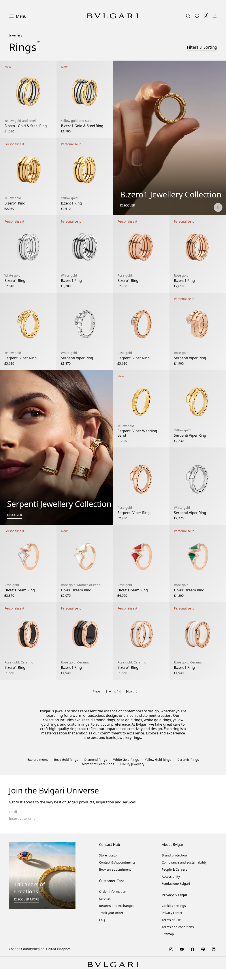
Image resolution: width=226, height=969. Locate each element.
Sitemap (168, 934)
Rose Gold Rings (66, 759)
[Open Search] (188, 16)
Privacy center (172, 913)
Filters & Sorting (202, 47)
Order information (112, 891)
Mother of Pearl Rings (98, 764)
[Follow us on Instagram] (171, 949)
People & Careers (174, 869)
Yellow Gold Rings (158, 759)
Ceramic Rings (188, 759)
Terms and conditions (178, 927)
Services (105, 898)
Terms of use (171, 920)
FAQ (102, 920)
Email (13, 812)
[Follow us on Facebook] (192, 949)
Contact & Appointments (117, 862)
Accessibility (171, 876)
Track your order (111, 913)
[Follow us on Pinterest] (203, 949)
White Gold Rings (126, 759)
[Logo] (112, 16)
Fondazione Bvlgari (176, 883)
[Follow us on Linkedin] (213, 949)
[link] (196, 16)
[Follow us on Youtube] (181, 949)
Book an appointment (115, 869)
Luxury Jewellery (132, 764)
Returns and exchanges (116, 906)
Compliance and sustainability (184, 862)
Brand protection (174, 855)
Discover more (26, 899)
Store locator (108, 855)
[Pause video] (218, 207)
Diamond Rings (95, 759)
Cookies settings (174, 906)
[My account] (205, 16)
